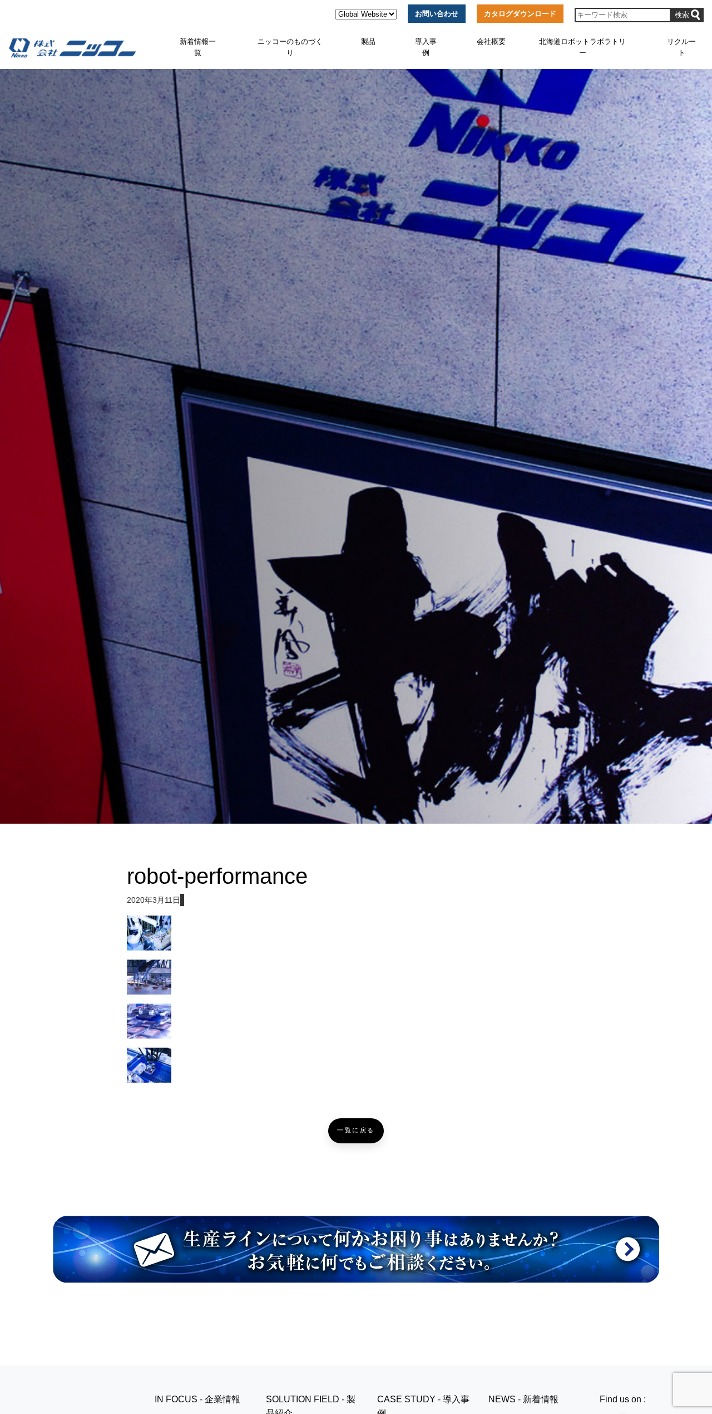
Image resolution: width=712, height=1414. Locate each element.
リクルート (681, 47)
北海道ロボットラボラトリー (582, 47)
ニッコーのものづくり (290, 47)
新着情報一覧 (198, 47)
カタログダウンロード (520, 13)
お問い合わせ (436, 13)
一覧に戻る (356, 1130)
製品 (368, 41)
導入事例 (426, 47)
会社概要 (491, 41)
